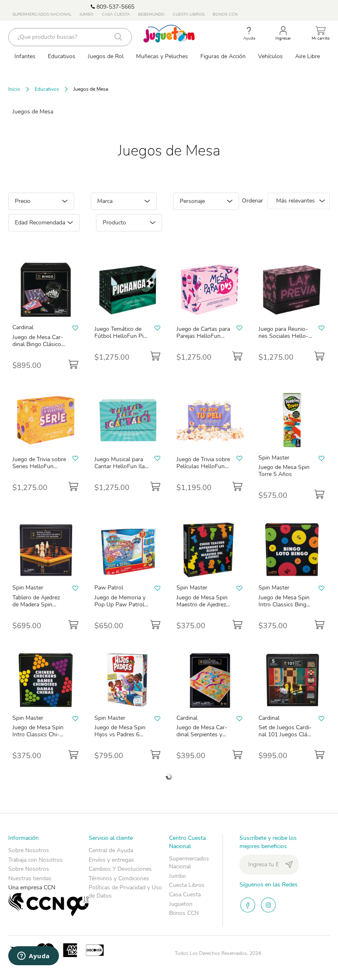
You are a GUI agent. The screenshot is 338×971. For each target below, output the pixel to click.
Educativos (47, 89)
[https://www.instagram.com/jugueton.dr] (268, 905)
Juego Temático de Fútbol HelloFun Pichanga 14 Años (120, 336)
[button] (75, 327)
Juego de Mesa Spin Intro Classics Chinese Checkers (37, 734)
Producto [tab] (114, 222)
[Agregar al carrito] (73, 364)
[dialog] (132, 216)
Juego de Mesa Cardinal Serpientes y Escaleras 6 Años (201, 734)
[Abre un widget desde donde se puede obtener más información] (33, 956)
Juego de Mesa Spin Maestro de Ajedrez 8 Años (203, 604)
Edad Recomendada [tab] (40, 222)
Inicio (14, 89)
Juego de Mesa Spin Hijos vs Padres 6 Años (120, 734)
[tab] (48, 876)
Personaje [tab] (192, 201)
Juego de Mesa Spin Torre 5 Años (284, 470)
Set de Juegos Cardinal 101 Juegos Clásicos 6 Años (285, 734)
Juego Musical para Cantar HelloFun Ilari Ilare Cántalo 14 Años (121, 469)
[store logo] (169, 33)
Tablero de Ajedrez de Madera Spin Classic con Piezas (36, 604)
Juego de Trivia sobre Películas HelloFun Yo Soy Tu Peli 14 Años (203, 469)
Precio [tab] (23, 201)
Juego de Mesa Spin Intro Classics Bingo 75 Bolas (284, 604)
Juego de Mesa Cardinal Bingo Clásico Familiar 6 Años (37, 344)
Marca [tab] (105, 201)
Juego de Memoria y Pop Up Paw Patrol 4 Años (121, 604)
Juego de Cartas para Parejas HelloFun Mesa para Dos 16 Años (203, 339)
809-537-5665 (114, 7)
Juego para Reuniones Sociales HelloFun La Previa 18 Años (283, 339)
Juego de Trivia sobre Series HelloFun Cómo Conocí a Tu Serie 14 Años (39, 469)
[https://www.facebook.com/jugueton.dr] (247, 905)
